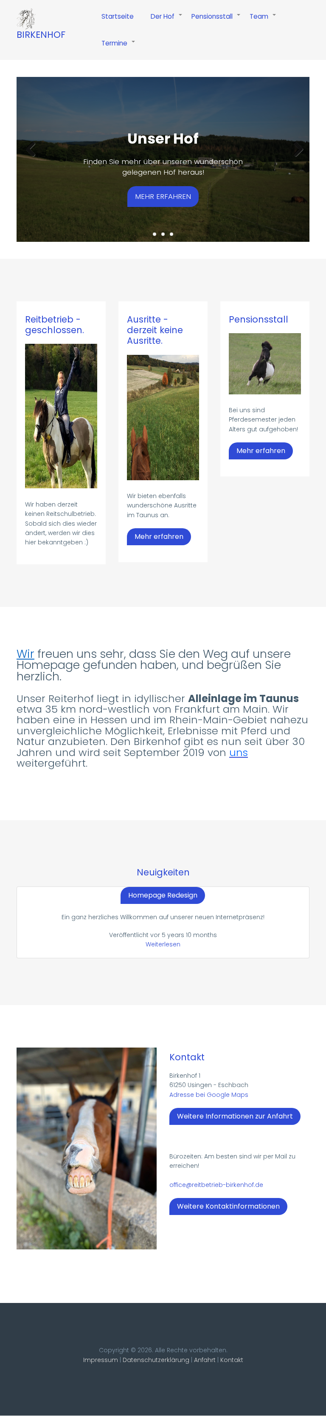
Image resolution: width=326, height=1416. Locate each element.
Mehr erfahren (163, 196)
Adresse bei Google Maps (208, 1094)
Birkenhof (41, 35)
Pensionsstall (216, 21)
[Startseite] (26, 19)
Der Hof (167, 21)
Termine (118, 48)
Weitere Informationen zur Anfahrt (235, 1116)
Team (263, 21)
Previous (29, 149)
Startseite (117, 16)
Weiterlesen (163, 944)
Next (296, 149)
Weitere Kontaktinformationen (228, 1206)
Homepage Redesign (162, 895)
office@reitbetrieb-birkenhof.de (216, 1185)
